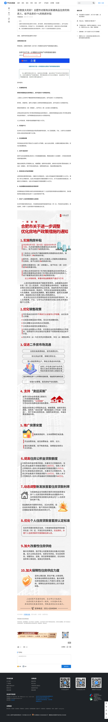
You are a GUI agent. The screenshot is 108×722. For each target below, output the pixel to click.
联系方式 (9, 688)
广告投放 (9, 683)
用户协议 (33, 683)
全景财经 (27, 708)
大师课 (52, 3)
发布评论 (66, 666)
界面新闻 (22, 708)
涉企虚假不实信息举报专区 (41, 699)
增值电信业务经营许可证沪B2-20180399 (57, 715)
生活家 (57, 3)
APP (40, 3)
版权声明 (33, 681)
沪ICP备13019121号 (27, 715)
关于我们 (9, 681)
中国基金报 (27, 614)
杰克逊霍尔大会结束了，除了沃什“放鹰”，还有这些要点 (90, 15)
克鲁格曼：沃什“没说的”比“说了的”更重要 (89, 31)
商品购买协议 (34, 688)
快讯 (27, 3)
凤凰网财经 (48, 708)
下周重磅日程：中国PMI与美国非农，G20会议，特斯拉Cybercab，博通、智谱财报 (90, 26)
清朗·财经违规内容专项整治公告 (42, 698)
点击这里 (13, 700)
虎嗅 (53, 708)
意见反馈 (9, 690)
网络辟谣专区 (39, 701)
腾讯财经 (8, 708)
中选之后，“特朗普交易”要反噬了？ (87, 21)
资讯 (23, 3)
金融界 (56, 708)
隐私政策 (33, 690)
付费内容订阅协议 (35, 685)
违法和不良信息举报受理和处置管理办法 (44, 696)
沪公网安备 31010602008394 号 (41, 715)
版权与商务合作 (10, 685)
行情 (31, 3)
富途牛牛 (38, 708)
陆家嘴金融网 (32, 708)
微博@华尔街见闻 (96, 689)
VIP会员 (46, 3)
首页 (18, 3)
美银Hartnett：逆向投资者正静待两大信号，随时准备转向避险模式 (90, 37)
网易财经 (43, 708)
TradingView (61, 708)
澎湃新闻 (17, 708)
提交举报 (50, 699)
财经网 (12, 708)
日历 (35, 3)
